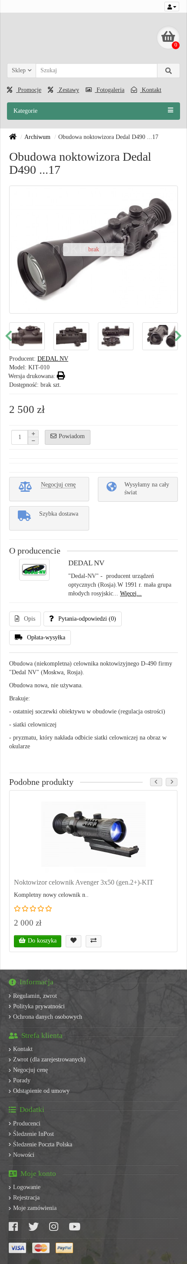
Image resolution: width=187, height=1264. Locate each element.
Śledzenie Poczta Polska (42, 1144)
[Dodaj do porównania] (93, 941)
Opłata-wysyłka (46, 637)
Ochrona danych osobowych (47, 1017)
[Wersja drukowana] (61, 376)
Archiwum (37, 137)
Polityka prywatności (39, 1006)
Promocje (28, 90)
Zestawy (68, 90)
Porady (21, 1080)
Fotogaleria (109, 90)
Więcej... (131, 593)
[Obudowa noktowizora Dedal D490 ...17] (61, 336)
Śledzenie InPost (33, 1134)
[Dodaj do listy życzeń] (73, 941)
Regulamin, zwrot (35, 996)
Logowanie (26, 1187)
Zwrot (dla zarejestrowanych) (49, 1059)
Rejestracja (26, 1197)
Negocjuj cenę (30, 1070)
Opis (29, 618)
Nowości (23, 1155)
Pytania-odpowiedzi (87, 618)
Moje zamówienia (35, 1208)
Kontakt (150, 90)
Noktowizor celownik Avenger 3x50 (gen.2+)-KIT (84, 882)
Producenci (26, 1123)
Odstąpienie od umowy (41, 1091)
